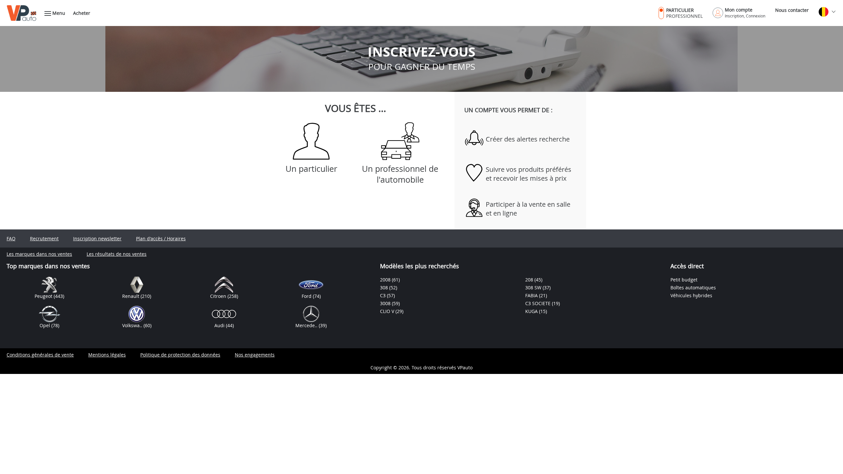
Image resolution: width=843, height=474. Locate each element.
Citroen (219, 296)
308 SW (534, 287)
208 (529, 279)
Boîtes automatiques (693, 287)
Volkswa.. (133, 325)
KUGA (532, 311)
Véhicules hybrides (691, 295)
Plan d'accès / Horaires (161, 238)
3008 (386, 303)
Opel (45, 325)
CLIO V (387, 311)
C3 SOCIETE (538, 303)
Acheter (81, 13)
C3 (383, 295)
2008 (386, 279)
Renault (131, 296)
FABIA (532, 295)
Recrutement (44, 238)
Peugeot (44, 296)
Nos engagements (255, 355)
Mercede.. (307, 325)
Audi (220, 325)
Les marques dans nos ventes (39, 254)
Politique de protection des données (180, 355)
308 (384, 287)
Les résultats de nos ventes (117, 254)
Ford (307, 296)
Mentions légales (107, 355)
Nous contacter (792, 10)
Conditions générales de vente (40, 355)
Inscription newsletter (97, 238)
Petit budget (683, 279)
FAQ (11, 238)
